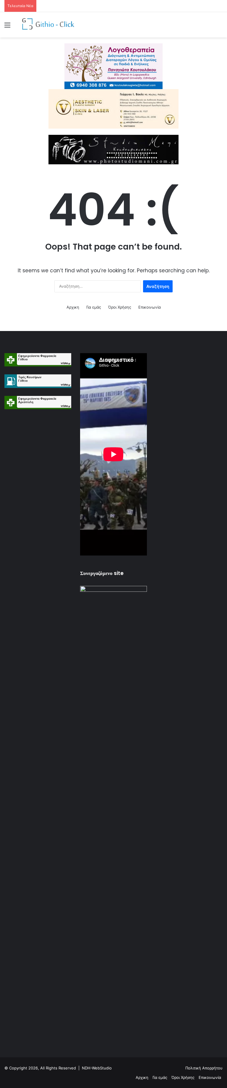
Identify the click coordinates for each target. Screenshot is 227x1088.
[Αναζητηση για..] (220, 27)
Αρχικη (73, 307)
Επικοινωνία (149, 307)
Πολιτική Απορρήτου (204, 1068)
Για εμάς (93, 307)
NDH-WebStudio (97, 1068)
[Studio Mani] (113, 149)
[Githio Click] (46, 24)
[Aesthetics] (113, 108)
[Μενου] (7, 27)
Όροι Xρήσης (119, 307)
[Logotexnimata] (113, 65)
